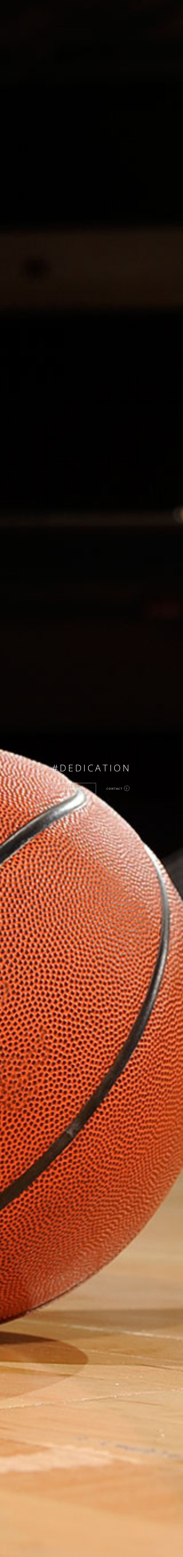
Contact (115, 788)
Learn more (75, 788)
